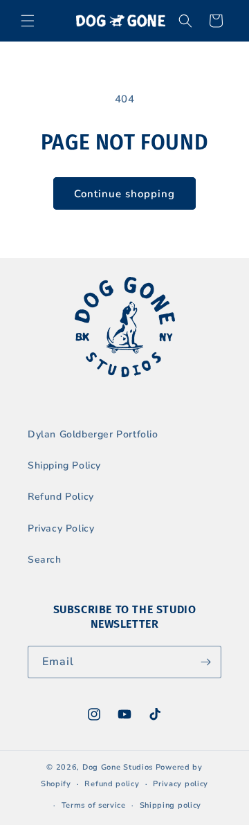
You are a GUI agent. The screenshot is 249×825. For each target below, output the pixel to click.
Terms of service (94, 805)
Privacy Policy (61, 528)
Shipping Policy (64, 465)
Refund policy (111, 784)
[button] (27, 21)
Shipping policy (171, 805)
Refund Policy (61, 496)
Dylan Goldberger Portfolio (93, 434)
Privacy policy (180, 784)
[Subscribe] (205, 662)
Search (45, 559)
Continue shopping (124, 194)
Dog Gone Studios (117, 767)
